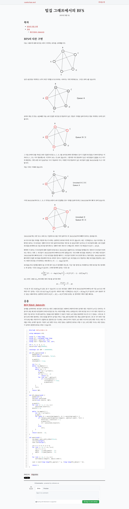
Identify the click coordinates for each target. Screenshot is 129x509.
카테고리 (101, 2)
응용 (28, 29)
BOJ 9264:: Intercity (37, 32)
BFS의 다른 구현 (32, 26)
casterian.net (30, 2)
